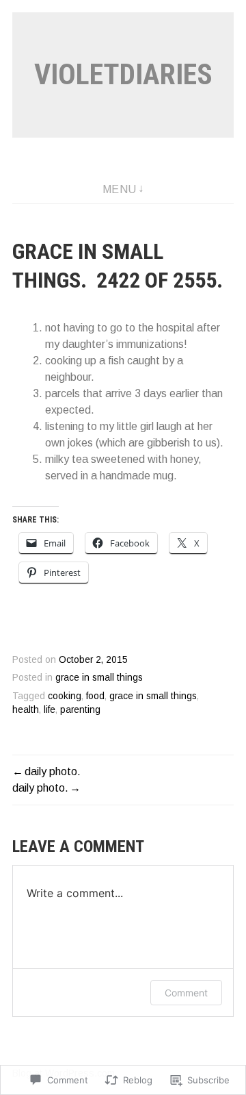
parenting (80, 710)
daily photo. (53, 771)
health (25, 710)
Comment (186, 992)
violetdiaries (123, 74)
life (49, 710)
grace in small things (99, 677)
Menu (119, 189)
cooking (64, 696)
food (95, 696)
